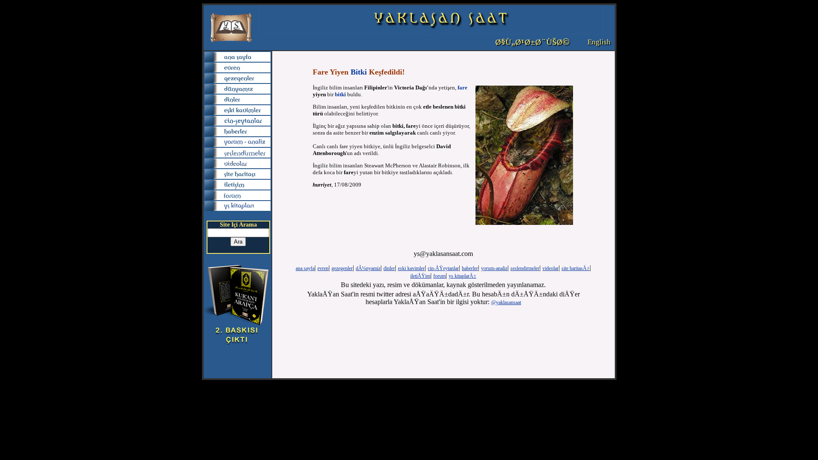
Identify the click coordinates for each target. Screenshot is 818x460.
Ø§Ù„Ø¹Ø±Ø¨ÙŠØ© (532, 42)
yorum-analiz (494, 268)
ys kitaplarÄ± (462, 276)
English (599, 42)
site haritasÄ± (576, 268)
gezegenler (342, 268)
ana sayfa (305, 268)
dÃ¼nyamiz (368, 268)
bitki (340, 94)
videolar (550, 268)
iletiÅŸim (420, 276)
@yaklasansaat (506, 302)
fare (462, 87)
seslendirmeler (524, 268)
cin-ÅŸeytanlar (443, 268)
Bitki (359, 72)
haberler (470, 268)
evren (322, 268)
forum (439, 276)
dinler (389, 268)
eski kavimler (411, 268)
